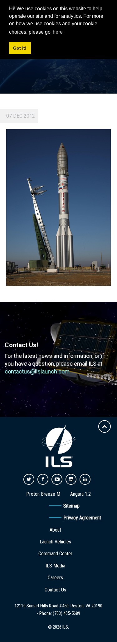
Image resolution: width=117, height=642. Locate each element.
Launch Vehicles (55, 542)
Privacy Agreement (82, 518)
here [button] (58, 32)
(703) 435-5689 (66, 613)
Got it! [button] (20, 48)
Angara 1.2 (80, 494)
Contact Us (55, 590)
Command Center (55, 554)
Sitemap (71, 506)
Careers (55, 578)
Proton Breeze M (43, 494)
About (55, 530)
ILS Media (55, 566)
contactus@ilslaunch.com (37, 371)
